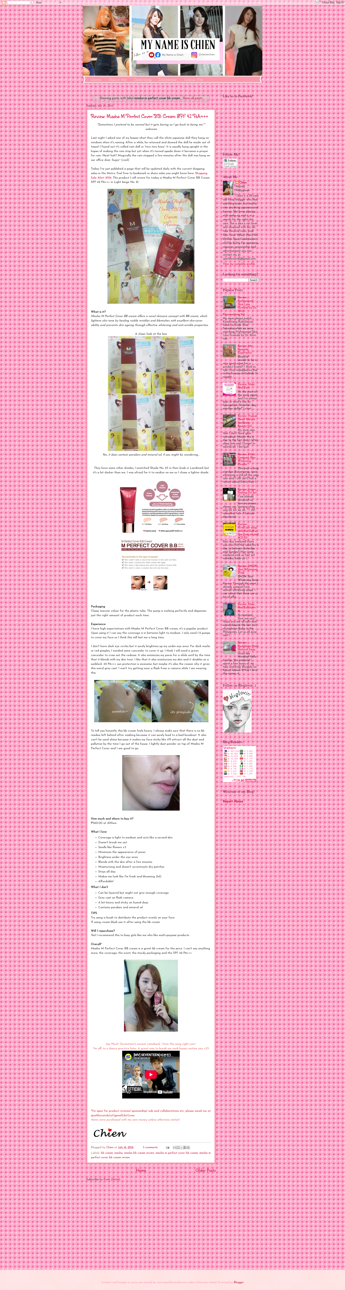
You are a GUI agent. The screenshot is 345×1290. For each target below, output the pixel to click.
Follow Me (193, 79)
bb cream (107, 1153)
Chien (243, 182)
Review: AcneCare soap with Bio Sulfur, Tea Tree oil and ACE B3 (248, 531)
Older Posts (206, 1171)
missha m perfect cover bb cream (177, 1153)
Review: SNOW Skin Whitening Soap (247, 569)
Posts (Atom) (112, 1179)
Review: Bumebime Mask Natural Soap (248, 646)
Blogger (238, 1282)
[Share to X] (181, 1147)
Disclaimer (167, 79)
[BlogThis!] (178, 1147)
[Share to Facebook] (185, 1147)
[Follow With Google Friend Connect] (230, 166)
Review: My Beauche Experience (245, 349)
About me (117, 79)
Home (96, 79)
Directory (142, 79)
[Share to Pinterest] (188, 1147)
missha (118, 1153)
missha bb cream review (139, 1153)
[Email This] (174, 1147)
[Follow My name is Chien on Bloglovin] (237, 731)
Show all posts (192, 98)
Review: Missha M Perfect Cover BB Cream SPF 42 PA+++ (149, 116)
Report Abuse (233, 801)
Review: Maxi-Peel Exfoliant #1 (247, 608)
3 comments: (151, 1147)
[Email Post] (167, 1147)
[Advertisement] (151, 1226)
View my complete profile (239, 264)
